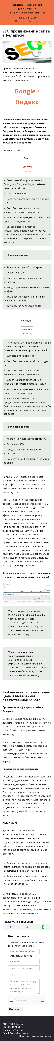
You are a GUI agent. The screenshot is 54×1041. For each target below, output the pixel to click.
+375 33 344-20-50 (27, 17)
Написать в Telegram (27, 21)
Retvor (28, 811)
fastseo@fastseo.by (19, 1033)
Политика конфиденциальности (35, 1036)
